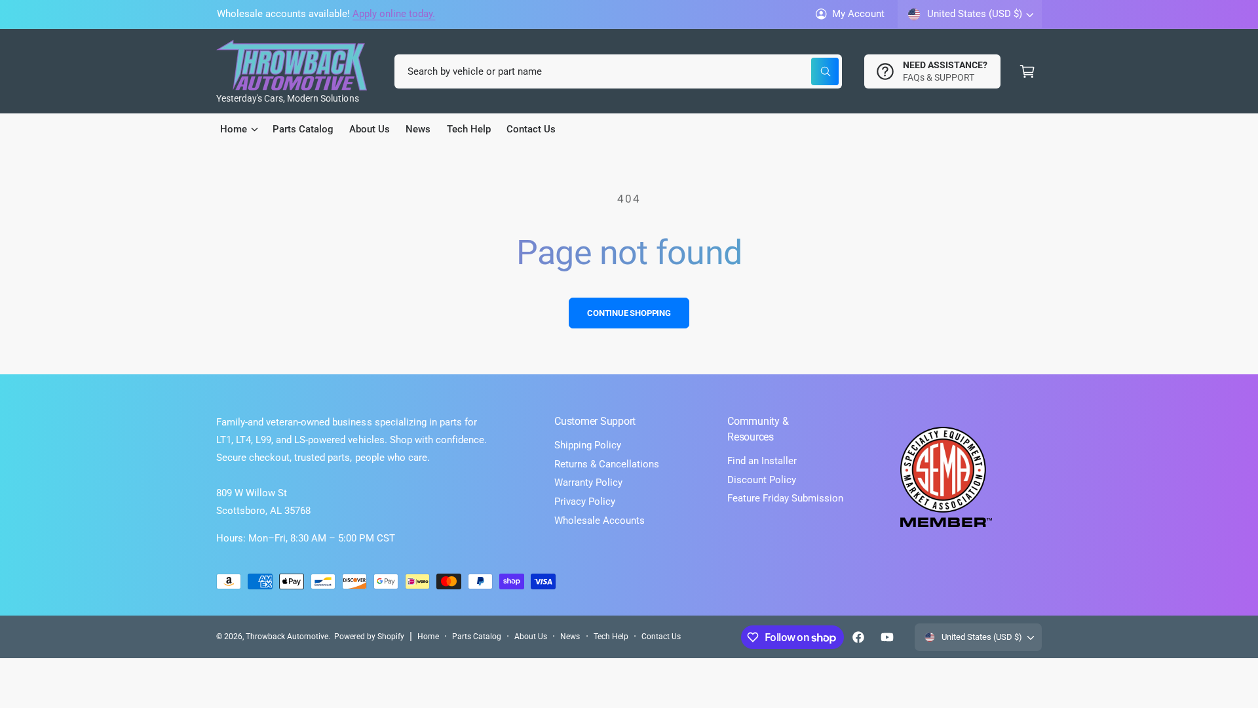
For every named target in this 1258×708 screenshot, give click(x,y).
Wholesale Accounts (599, 520)
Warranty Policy (588, 482)
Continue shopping (629, 313)
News (570, 636)
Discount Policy (761, 480)
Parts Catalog (476, 636)
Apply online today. (394, 14)
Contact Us (661, 636)
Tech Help (611, 636)
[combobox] (618, 71)
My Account (858, 14)
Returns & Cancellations (606, 464)
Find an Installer (762, 461)
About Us (530, 636)
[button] (1027, 71)
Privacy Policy (584, 501)
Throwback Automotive (287, 636)
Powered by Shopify (369, 636)
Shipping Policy (587, 445)
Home (428, 636)
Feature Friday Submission (785, 498)
